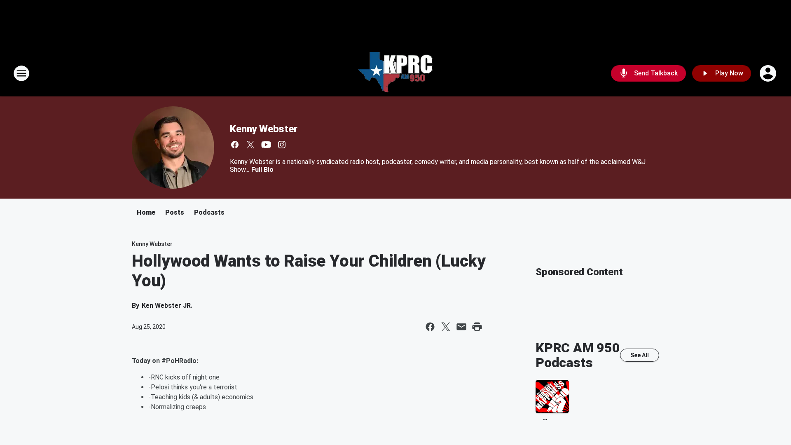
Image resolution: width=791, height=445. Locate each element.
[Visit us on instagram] (282, 145)
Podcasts (209, 212)
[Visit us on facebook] (235, 145)
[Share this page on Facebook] (430, 327)
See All (639, 355)
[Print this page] (477, 327)
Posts (174, 212)
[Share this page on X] (446, 327)
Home (146, 212)
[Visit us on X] (250, 145)
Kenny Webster (263, 129)
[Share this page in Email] (461, 327)
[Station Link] (395, 73)
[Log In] (769, 73)
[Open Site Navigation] (21, 73)
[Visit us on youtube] (266, 145)
